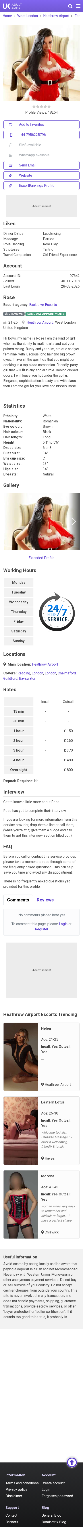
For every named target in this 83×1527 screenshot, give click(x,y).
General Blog (51, 1515)
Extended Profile (41, 558)
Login (63, 924)
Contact (11, 1515)
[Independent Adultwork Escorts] (12, 6)
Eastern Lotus (53, 1102)
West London (27, 16)
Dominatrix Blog (54, 1522)
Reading (23, 673)
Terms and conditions (22, 1483)
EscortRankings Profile (36, 185)
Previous (8, 521)
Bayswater (27, 678)
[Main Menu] (78, 6)
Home (7, 16)
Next (74, 521)
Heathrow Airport (56, 16)
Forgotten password (57, 1496)
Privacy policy (16, 1489)
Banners (12, 1522)
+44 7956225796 (32, 135)
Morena (47, 1176)
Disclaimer (14, 1496)
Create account (53, 1483)
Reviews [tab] (45, 900)
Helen (46, 1028)
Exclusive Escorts (43, 305)
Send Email (27, 165)
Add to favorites (31, 124)
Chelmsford (67, 673)
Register (41, 929)
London (37, 673)
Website (25, 175)
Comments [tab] (18, 900)
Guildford (10, 678)
